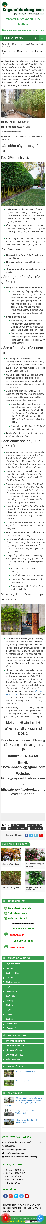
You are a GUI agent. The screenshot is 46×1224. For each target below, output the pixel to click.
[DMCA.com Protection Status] (33, 1221)
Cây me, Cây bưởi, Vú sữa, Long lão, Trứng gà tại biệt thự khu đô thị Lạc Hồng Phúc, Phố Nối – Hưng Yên (23, 1101)
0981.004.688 (10, 1146)
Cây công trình (17, 44)
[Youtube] (21, 1196)
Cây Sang (9, 968)
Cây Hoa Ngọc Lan (13, 982)
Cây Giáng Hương (13, 964)
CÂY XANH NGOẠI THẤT (15, 1046)
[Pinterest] (27, 1196)
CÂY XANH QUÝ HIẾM (14, 1055)
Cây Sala (9, 978)
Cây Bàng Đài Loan (13, 1028)
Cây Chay (9, 1001)
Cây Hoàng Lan (12, 991)
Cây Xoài (9, 1019)
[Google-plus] (11, 1196)
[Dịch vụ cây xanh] (9, 1083)
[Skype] (16, 1196)
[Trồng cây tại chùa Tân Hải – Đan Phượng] (9, 1122)
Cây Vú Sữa (10, 996)
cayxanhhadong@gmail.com (15, 1150)
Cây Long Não (11, 1024)
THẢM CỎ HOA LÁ (13, 1059)
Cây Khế (9, 1010)
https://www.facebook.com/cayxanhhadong (21, 1157)
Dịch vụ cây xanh (22, 1081)
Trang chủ (5, 44)
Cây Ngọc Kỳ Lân (12, 973)
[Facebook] (5, 1196)
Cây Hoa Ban (11, 987)
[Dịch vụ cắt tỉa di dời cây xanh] (9, 1073)
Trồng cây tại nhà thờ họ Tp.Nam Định (25, 1111)
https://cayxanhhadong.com (15, 1153)
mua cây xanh (36, 828)
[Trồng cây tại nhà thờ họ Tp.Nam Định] (9, 1112)
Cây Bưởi (9, 1005)
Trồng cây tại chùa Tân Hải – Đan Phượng (27, 1121)
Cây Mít (9, 1014)
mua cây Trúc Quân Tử (18, 828)
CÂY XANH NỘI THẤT (14, 1050)
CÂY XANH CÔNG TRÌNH (15, 1041)
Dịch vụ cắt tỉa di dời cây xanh (27, 1071)
